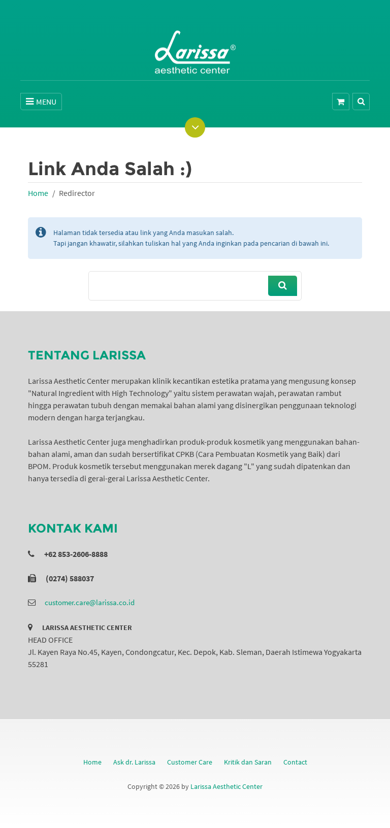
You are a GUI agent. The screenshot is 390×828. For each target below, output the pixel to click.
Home (38, 193)
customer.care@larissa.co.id (90, 602)
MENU (46, 101)
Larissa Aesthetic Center (226, 786)
